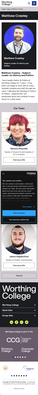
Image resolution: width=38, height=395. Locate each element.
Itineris (22, 388)
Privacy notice (16, 384)
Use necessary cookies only (19, 219)
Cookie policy (7, 384)
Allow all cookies (19, 213)
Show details (27, 207)
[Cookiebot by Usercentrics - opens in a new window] (27, 173)
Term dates (32, 384)
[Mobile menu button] (34, 3)
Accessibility (31, 382)
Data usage (24, 384)
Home (4, 9)
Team (8, 9)
